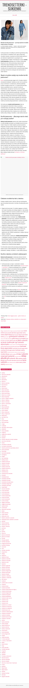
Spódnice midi (5, 562)
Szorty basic (4, 630)
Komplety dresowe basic (7, 482)
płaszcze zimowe (6, 536)
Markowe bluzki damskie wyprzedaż (11, 346)
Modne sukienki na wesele (8, 518)
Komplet (4, 475)
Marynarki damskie (6, 509)
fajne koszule (15, 334)
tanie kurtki (8, 48)
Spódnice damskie (6, 558)
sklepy (3, 553)
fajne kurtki (8, 47)
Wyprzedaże (5, 669)
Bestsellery (4, 379)
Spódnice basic (5, 557)
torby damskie (5, 647)
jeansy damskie (5, 449)
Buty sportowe (5, 422)
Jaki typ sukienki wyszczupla (12, 343)
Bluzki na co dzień (6, 395)
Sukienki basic (5, 586)
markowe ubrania (10, 352)
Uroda (3, 664)
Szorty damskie (5, 632)
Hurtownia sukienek (6, 444)
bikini (19, 289)
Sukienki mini (5, 603)
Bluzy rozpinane (5, 412)
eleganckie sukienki (6, 434)
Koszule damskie (6, 489)
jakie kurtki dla (14, 47)
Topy (3, 645)
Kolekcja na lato (5, 465)
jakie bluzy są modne (19, 338)
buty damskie (5, 420)
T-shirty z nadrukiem (7, 640)
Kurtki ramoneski (6, 499)
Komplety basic (5, 477)
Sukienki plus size (6, 610)
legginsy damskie (6, 502)
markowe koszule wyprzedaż (19, 348)
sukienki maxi (8, 277)
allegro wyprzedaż (13, 330)
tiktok (3, 642)
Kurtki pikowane (5, 494)
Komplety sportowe (6, 485)
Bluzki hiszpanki (5, 391)
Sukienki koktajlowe (6, 596)
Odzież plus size (5, 524)
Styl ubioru (4, 579)
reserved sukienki (7, 356)
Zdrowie (4, 674)
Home (3, 442)
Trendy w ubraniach (6, 656)
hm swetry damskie (8, 338)
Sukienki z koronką (6, 618)
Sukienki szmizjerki (6, 613)
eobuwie (4, 436)
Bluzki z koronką (5, 402)
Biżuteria (4, 386)
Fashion (3, 437)
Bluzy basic (4, 405)
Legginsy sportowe (6, 504)
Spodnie (4, 564)
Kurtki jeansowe (5, 492)
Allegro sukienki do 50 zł (5, 330)
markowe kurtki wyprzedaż (8, 350)
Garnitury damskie (6, 441)
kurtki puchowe (5, 497)
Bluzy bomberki (5, 407)
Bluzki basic (4, 388)
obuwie (3, 521)
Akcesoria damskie (6, 374)
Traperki (4, 651)
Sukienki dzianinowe (6, 591)
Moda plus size (5, 516)
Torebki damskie (6, 649)
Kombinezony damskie (7, 473)
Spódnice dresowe (6, 560)
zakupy (3, 671)
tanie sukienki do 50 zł (11, 362)
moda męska (5, 514)
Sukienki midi (5, 601)
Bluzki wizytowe (5, 396)
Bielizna (3, 381)
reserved (4, 547)
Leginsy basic (5, 506)
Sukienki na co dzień (6, 605)
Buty (3, 419)
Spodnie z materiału (6, 577)
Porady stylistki (5, 540)
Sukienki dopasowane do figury (9, 589)
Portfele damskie (6, 541)
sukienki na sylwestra (7, 608)
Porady (3, 538)
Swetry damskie (5, 622)
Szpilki (3, 635)
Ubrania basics (5, 657)
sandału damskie (6, 550)
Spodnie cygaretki (6, 565)
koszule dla (21, 344)
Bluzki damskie (5, 390)
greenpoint (7, 336)
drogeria (4, 432)
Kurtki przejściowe (6, 495)
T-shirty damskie (6, 639)
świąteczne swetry (8, 364)
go (4, 296)
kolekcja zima (5, 470)
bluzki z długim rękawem (8, 398)
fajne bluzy (8, 335)
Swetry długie (5, 623)
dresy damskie (5, 431)
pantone (4, 528)
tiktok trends (5, 644)
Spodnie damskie (6, 567)
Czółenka (4, 425)
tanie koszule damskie (10, 360)
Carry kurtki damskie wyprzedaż (13, 333)
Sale (3, 548)
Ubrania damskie (6, 659)
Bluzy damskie (5, 408)
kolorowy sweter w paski (13, 344)
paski (3, 529)
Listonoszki (4, 507)
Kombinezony (5, 471)
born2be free (5, 417)
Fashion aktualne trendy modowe (9, 439)
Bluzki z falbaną (5, 400)
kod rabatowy (5, 458)
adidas (3, 373)
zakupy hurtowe (5, 673)
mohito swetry (12, 354)
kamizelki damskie (6, 453)
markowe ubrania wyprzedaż (19, 352)
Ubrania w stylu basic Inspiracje (9, 663)
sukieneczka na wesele (7, 582)
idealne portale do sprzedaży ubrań (10, 448)
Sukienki (10, 46)
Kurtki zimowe (5, 500)
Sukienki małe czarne (7, 598)
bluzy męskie (5, 410)
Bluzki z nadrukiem (6, 403)
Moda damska (5, 512)
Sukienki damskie (6, 587)
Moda (2, 80)
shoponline (4, 552)
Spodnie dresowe (6, 569)
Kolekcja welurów (6, 466)
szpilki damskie (5, 637)
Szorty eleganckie (6, 634)
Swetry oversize (5, 627)
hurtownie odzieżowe (7, 446)
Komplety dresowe (6, 480)
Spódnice (4, 555)
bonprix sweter (20, 331)
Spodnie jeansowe (6, 572)
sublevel (4, 581)
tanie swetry (19, 362)
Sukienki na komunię (7, 606)
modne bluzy (5, 354)
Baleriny (4, 378)
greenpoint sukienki (16, 336)
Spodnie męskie (5, 574)
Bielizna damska (5, 383)
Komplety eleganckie (6, 483)
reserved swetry (18, 356)
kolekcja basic (5, 460)
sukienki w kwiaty (6, 615)
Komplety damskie (6, 478)
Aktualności (4, 376)
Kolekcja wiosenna (6, 468)
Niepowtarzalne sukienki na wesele (10, 519)
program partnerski (6, 543)
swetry (3, 620)
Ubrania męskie (5, 661)
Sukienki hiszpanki (6, 594)
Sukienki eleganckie (6, 593)
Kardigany (4, 454)
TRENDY (4, 652)
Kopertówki (4, 487)
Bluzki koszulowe (6, 393)
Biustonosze (4, 384)
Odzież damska (5, 523)
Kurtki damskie (5, 46)
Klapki (3, 456)
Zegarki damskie (5, 676)
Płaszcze (4, 533)
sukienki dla (13, 358)
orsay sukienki (22, 354)
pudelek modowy (6, 545)
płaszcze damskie (6, 535)
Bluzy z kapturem (6, 413)
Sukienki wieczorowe (6, 616)
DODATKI (4, 429)
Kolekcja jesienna (6, 461)
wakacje (3, 666)
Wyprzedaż (4, 668)
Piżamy (3, 531)
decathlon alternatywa (7, 427)
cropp (3, 424)
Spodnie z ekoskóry (6, 576)
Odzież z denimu (6, 526)
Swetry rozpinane (6, 628)
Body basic (4, 415)
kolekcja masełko (6, 463)
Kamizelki (4, 451)
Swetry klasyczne (6, 625)
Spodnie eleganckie (6, 570)
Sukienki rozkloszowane (7, 611)
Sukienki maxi (5, 599)
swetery (20, 358)
